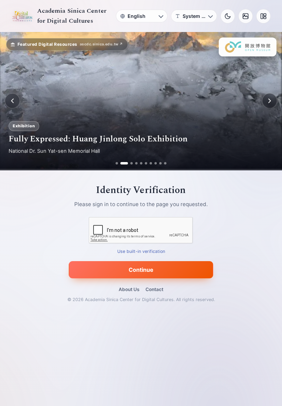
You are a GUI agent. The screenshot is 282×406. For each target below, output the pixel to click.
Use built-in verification (141, 251)
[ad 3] (129, 163)
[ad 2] (121, 163)
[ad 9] (160, 163)
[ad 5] (141, 163)
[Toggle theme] (227, 16)
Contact (154, 289)
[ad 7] (151, 163)
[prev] (12, 100)
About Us (129, 289)
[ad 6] (146, 163)
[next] (269, 100)
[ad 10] (165, 163)
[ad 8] (155, 163)
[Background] (245, 16)
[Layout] (263, 16)
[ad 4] (136, 163)
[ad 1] (117, 163)
